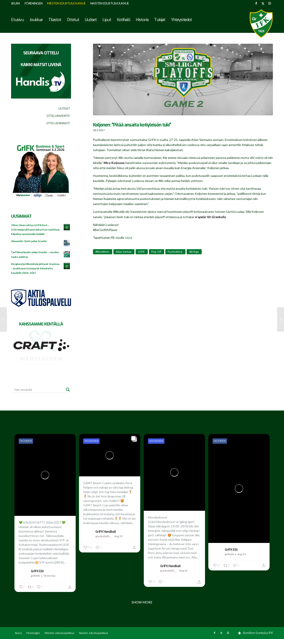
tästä (128, 237)
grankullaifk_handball (104, 536)
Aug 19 (118, 536)
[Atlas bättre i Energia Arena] (3, 319)
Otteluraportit (58, 116)
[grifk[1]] (261, 23)
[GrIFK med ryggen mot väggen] (280, 319)
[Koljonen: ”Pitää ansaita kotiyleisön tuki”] (183, 82)
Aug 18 (183, 570)
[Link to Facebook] (256, 3)
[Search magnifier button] (68, 390)
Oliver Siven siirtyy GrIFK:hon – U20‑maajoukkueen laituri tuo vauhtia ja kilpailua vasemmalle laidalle (35, 229)
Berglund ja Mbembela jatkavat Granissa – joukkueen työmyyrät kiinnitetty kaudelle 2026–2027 (35, 268)
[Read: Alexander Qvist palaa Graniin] (67, 243)
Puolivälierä (175, 252)
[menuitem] (16, 3)
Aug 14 (241, 554)
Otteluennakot (58, 123)
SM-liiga (194, 252)
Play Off (156, 252)
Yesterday (49, 575)
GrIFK (141, 252)
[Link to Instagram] (269, 3)
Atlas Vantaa (123, 252)
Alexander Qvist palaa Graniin (29, 241)
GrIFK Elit (37, 571)
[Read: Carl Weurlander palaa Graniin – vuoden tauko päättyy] (67, 254)
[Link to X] (263, 3)
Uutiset (64, 108)
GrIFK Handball (105, 532)
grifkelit (35, 575)
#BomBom (102, 252)
